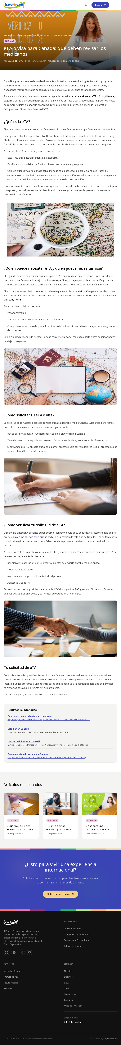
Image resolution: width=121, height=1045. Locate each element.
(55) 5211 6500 (71, 1017)
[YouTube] (29, 952)
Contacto (68, 1000)
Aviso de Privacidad (73, 1005)
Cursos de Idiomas (73, 928)
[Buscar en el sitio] (86, 5)
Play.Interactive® (110, 1038)
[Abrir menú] (114, 5)
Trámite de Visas (11, 976)
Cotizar (99, 5)
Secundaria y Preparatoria (76, 940)
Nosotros (68, 971)
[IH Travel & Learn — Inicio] (14, 5)
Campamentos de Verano (76, 934)
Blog (13, 35)
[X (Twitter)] (22, 952)
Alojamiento (9, 988)
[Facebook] (14, 952)
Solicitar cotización (58, 894)
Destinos (68, 976)
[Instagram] (6, 952)
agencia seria (32, 537)
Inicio (6, 35)
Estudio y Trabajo (72, 946)
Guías (66, 988)
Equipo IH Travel (16, 60)
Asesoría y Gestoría (13, 971)
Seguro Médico (11, 982)
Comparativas (70, 994)
